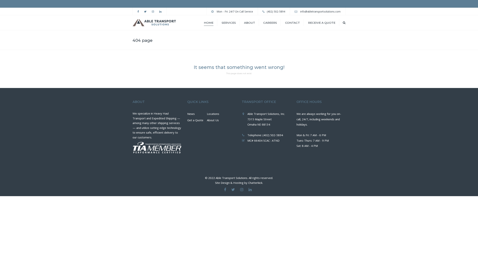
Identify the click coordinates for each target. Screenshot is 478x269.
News (191, 114)
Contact (292, 22)
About (249, 22)
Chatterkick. (255, 183)
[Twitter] (233, 189)
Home (208, 22)
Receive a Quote (321, 22)
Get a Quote (195, 120)
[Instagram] (241, 189)
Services (229, 22)
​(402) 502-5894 (276, 11)
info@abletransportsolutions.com (320, 11)
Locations (213, 114)
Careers (270, 22)
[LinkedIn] (250, 189)
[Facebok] (225, 189)
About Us (213, 120)
